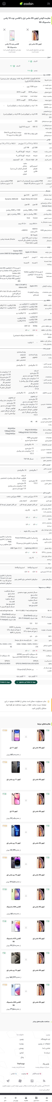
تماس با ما (46, 1048)
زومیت (21, 1044)
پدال (22, 1057)
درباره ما (47, 1053)
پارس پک (46, 1064)
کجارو (22, 1053)
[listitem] (26, 743)
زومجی (21, 1048)
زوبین (22, 1039)
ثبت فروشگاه (45, 1039)
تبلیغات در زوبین (44, 1044)
